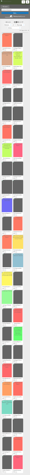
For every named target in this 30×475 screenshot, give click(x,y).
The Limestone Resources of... (20, 213)
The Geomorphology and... (19, 250)
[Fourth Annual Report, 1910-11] (7, 113)
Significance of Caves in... (19, 121)
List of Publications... (7, 66)
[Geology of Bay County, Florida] (18, 40)
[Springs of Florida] (7, 297)
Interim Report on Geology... (20, 341)
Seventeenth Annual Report (9, 139)
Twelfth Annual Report (18, 103)
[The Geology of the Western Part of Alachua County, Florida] (7, 444)
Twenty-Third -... (18, 323)
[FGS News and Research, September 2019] (7, 407)
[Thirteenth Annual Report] (18, 444)
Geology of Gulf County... (19, 176)
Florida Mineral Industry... (8, 360)
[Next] (28, 30)
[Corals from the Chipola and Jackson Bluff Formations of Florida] (7, 224)
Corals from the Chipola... (8, 231)
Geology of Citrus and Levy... (20, 360)
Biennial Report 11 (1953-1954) (20, 84)
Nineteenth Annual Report (8, 84)
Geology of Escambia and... (19, 415)
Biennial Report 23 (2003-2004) (9, 213)
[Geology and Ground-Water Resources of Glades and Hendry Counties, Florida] (7, 95)
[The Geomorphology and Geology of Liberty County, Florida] (18, 242)
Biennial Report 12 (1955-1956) (20, 305)
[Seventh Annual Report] (18, 462)
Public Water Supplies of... (19, 66)
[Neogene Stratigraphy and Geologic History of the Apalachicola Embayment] (18, 132)
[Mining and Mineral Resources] (18, 279)
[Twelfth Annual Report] (18, 95)
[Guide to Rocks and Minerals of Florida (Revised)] (7, 462)
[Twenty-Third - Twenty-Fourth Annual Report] (18, 315)
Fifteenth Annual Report (8, 250)
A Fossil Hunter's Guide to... (9, 286)
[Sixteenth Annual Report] (18, 224)
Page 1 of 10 (24, 30)
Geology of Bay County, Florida (20, 48)
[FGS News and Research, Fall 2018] (18, 260)
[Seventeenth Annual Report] (7, 132)
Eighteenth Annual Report (19, 378)
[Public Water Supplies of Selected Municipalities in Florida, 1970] (18, 58)
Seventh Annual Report (18, 470)
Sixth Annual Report (18, 158)
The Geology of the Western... (9, 451)
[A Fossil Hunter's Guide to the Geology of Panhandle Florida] (7, 279)
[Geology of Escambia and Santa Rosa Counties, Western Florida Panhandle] (18, 407)
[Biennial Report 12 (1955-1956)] (18, 297)
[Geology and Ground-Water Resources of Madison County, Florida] (7, 168)
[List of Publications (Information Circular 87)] (7, 58)
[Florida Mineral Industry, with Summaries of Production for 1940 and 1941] (7, 352)
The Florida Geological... (19, 195)
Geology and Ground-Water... (9, 103)
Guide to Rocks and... (7, 470)
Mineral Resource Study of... (9, 433)
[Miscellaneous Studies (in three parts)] (7, 370)
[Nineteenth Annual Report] (7, 77)
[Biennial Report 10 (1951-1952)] (7, 334)
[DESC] (13, 25)
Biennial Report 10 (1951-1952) (9, 341)
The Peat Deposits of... (7, 323)
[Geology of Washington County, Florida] (18, 425)
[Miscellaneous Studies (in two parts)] (7, 260)
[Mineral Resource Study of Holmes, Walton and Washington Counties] (7, 425)
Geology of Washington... (19, 433)
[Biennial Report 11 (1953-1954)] (18, 77)
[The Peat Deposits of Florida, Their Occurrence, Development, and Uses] (7, 315)
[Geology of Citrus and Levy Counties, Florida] (18, 352)
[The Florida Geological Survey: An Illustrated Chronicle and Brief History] (18, 187)
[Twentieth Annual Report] (7, 40)
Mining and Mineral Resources (20, 286)
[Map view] (22, 22)
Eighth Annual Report (18, 396)
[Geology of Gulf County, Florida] (18, 168)
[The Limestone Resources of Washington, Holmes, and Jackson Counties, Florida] (18, 205)
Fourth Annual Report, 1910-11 (9, 121)
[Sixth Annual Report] (18, 150)
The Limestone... (7, 158)
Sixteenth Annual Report (19, 231)
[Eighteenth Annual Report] (18, 370)
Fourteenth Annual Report (8, 396)
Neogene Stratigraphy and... (20, 139)
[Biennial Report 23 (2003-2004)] (7, 205)
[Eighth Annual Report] (18, 389)
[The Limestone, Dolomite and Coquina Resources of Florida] (7, 150)
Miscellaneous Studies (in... (8, 268)
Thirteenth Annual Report (19, 451)
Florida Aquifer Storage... (8, 195)
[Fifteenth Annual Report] (7, 242)
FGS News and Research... (19, 268)
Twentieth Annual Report (8, 48)
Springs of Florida (7, 305)
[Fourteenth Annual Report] (7, 389)
